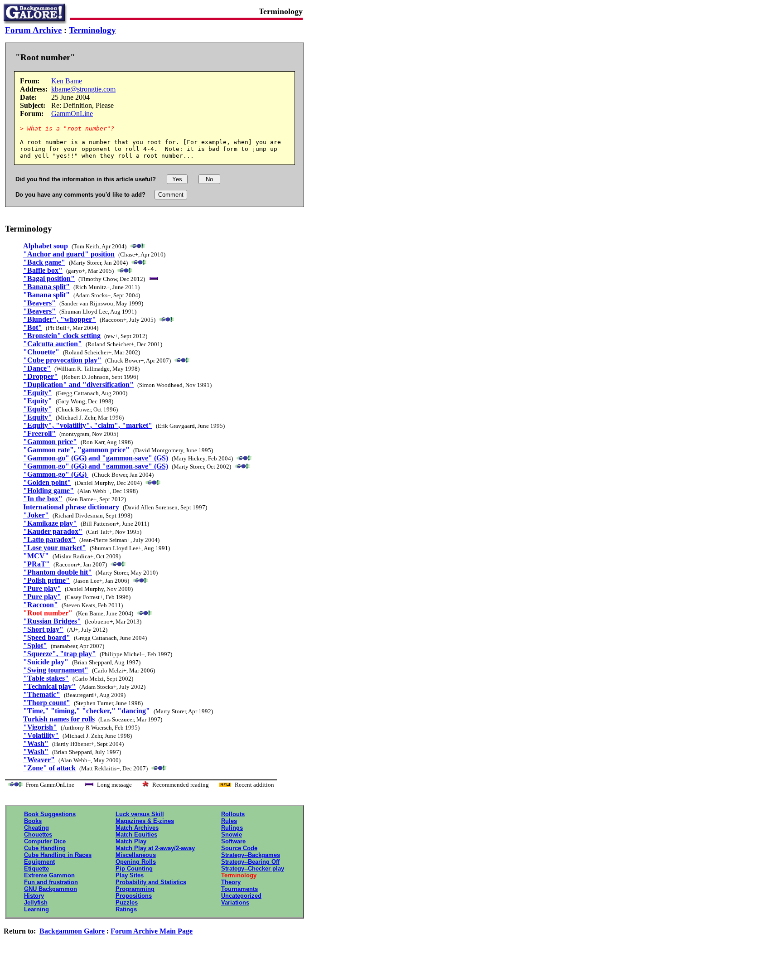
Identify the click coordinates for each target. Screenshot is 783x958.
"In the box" (43, 499)
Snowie (231, 834)
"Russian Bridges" (52, 621)
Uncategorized (241, 895)
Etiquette (36, 868)
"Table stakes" (46, 678)
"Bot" (32, 327)
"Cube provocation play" (62, 360)
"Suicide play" (45, 662)
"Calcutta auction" (52, 344)
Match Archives (137, 827)
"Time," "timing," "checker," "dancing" (86, 711)
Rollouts (233, 814)
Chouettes (38, 834)
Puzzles (127, 902)
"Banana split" (46, 286)
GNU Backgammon (50, 888)
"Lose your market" (54, 548)
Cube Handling (45, 848)
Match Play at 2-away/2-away (155, 848)
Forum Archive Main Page (152, 931)
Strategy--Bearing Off (250, 861)
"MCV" (36, 556)
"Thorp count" (46, 702)
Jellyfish (36, 902)
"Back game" (44, 262)
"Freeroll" (39, 433)
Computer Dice (45, 841)
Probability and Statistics (151, 882)
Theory (231, 882)
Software (233, 841)
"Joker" (36, 515)
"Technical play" (49, 686)
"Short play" (43, 629)
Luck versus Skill (140, 814)
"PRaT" (36, 564)
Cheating (36, 827)
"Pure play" (42, 588)
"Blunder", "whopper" (59, 319)
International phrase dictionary (71, 507)
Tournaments (239, 888)
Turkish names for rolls (59, 719)
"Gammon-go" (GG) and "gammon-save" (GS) (95, 458)
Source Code (239, 848)
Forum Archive (33, 30)
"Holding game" (48, 490)
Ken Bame (66, 81)
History (34, 895)
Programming (135, 888)
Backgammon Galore (72, 931)
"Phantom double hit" (57, 572)
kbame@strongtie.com (83, 89)
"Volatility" (41, 735)
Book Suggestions (50, 814)
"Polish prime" (46, 580)
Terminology (92, 30)
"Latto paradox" (49, 539)
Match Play (131, 841)
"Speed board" (46, 637)
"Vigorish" (40, 727)
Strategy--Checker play (252, 868)
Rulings (232, 827)
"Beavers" (39, 303)
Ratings (126, 909)
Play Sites (130, 875)
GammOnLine (72, 113)
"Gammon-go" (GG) (55, 474)
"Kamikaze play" (50, 523)
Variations (235, 902)
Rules (229, 821)
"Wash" (35, 743)
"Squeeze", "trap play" (59, 654)
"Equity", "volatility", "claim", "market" (87, 425)
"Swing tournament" (55, 670)
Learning (36, 909)
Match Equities (136, 834)
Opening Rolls (136, 861)
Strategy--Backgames (250, 855)
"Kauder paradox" (52, 531)
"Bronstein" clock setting (62, 335)
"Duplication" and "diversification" (78, 384)
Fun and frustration (51, 882)
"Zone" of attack (49, 768)
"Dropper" (40, 376)
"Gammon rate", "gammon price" (76, 450)
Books (33, 821)
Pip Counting (134, 868)
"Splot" (35, 645)
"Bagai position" (49, 278)
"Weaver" (39, 760)
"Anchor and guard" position (69, 254)
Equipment (39, 861)
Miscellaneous (136, 855)
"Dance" (37, 368)
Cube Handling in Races (58, 855)
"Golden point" (47, 482)
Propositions (134, 895)
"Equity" (37, 393)
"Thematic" (41, 694)
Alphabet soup (45, 246)
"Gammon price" (50, 441)
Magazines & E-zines (145, 821)
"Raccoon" (40, 605)
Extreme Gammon (49, 875)
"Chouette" (41, 352)
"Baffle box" (43, 270)
